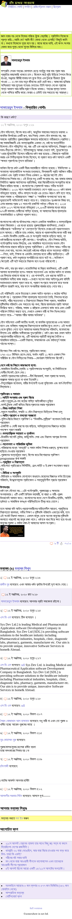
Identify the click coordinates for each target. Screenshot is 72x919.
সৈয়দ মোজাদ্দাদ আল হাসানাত (14, 721)
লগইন (27, 7)
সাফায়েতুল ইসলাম (11, 107)
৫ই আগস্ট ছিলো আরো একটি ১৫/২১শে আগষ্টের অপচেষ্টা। (35, 868)
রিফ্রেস (57, 7)
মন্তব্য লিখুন (22, 568)
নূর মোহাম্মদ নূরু (8, 739)
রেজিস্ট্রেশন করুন (42, 7)
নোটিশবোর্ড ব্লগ (14, 896)
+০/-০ (67, 543)
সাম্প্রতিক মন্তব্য (15, 892)
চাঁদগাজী (4, 766)
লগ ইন (19, 818)
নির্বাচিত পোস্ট (15, 7)
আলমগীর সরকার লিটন (11, 795)
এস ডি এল (5, 617)
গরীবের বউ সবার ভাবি (16, 857)
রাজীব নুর (4, 584)
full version (36, 908)
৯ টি (56, 543)
